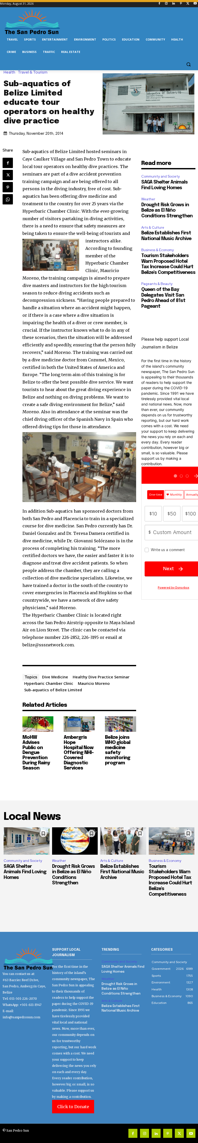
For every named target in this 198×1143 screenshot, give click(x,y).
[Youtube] (195, 4)
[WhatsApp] (8, 199)
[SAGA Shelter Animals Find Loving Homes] (27, 841)
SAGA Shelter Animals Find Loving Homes (25, 872)
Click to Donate (73, 1106)
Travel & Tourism (32, 72)
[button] (188, 64)
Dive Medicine (55, 676)
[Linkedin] (174, 4)
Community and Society (160, 176)
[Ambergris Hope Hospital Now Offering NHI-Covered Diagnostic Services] (79, 724)
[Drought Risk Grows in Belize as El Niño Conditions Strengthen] (75, 841)
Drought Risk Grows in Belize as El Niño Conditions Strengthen (167, 210)
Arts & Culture (152, 227)
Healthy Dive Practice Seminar (101, 676)
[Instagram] (166, 4)
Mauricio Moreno (94, 683)
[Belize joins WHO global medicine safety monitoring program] (120, 724)
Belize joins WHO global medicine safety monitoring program (117, 750)
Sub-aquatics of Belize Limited (53, 689)
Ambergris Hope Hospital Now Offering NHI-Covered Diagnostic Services (79, 753)
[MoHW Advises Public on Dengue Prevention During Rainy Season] (37, 724)
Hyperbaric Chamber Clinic (48, 683)
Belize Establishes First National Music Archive (122, 872)
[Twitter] (188, 4)
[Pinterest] (181, 4)
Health (9, 72)
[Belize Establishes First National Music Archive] (123, 841)
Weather (148, 199)
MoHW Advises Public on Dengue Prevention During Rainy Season (36, 753)
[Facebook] (159, 4)
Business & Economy (157, 250)
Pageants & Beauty (156, 284)
